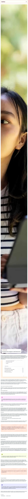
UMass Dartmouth (17, 449)
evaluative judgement (20, 408)
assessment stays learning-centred (8, 388)
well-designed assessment (24, 356)
